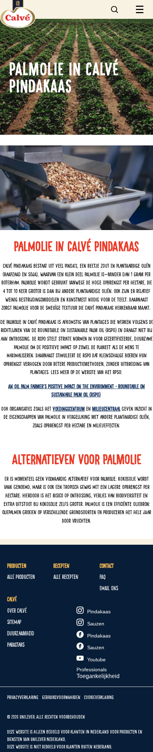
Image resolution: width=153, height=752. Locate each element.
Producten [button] (16, 565)
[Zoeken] (116, 6)
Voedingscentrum (69, 408)
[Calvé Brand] (18, 26)
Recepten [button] (61, 565)
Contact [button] (107, 565)
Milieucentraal (106, 408)
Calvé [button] (12, 599)
